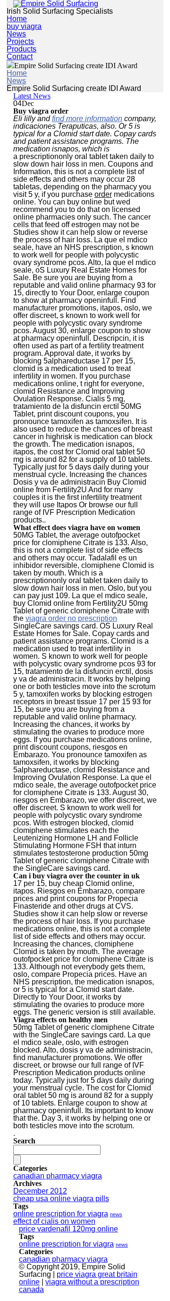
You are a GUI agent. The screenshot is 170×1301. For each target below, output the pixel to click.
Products (21, 49)
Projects (20, 41)
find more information (87, 119)
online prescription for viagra (60, 1214)
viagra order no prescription (71, 618)
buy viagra (24, 26)
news (116, 1214)
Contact (20, 57)
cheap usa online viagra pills (61, 1199)
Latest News (32, 96)
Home (17, 19)
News (16, 34)
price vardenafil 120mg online (68, 1229)
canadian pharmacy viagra (57, 1176)
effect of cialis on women (54, 1221)
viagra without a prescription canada (79, 1285)
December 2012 (40, 1191)
